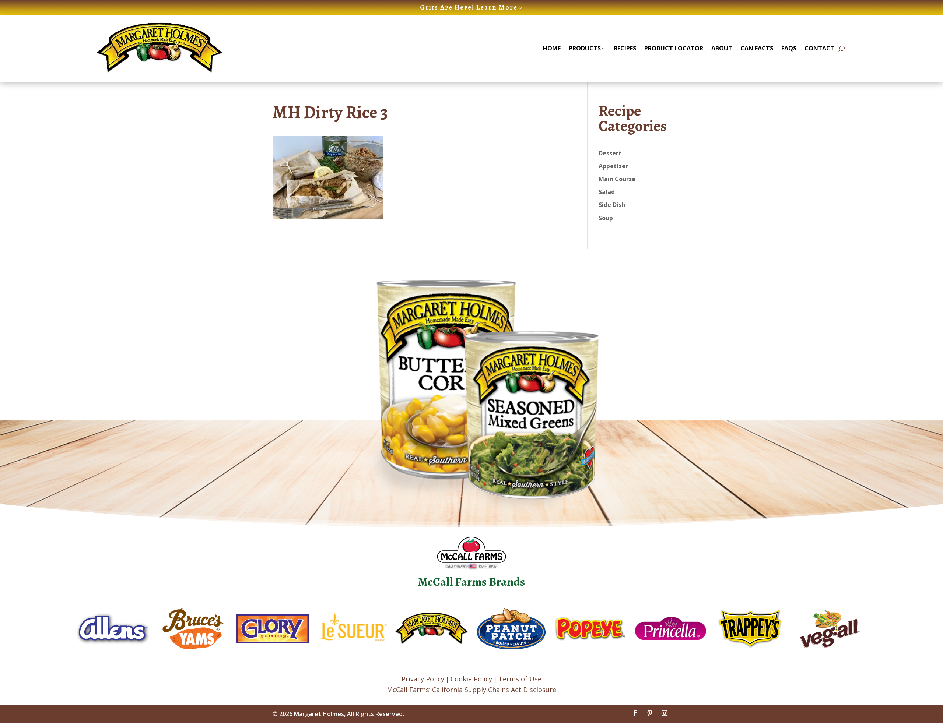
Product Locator (673, 48)
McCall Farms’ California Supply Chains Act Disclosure (471, 689)
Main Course (617, 179)
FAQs (788, 48)
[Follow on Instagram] (664, 713)
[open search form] (841, 49)
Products (585, 48)
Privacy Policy (423, 678)
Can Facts (756, 48)
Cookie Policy (471, 678)
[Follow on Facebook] (635, 713)
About (721, 48)
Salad (607, 192)
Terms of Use (519, 678)
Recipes (625, 48)
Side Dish (612, 205)
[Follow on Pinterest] (650, 713)
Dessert (610, 153)
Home (552, 48)
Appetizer (613, 166)
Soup (606, 218)
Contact (819, 48)
